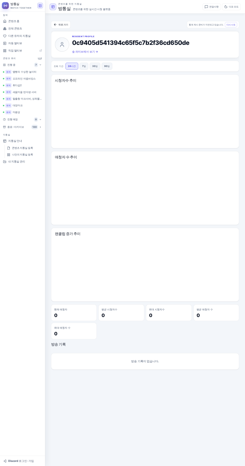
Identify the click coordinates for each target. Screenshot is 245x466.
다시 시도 (231, 24)
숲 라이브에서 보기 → (85, 51)
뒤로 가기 (63, 24)
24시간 (72, 66)
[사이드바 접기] (40, 6)
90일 (107, 66)
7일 (84, 66)
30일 (95, 66)
